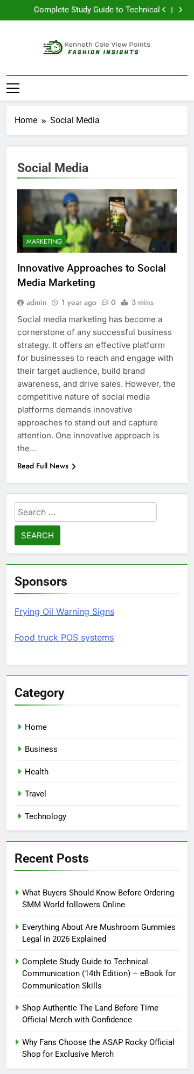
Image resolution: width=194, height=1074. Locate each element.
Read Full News (42, 465)
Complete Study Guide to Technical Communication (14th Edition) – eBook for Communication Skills (89, 10)
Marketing (44, 241)
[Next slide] (180, 10)
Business (41, 749)
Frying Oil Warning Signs (64, 611)
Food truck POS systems (64, 637)
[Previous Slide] (164, 10)
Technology (45, 816)
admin (36, 302)
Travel (35, 794)
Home (36, 727)
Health (36, 772)
